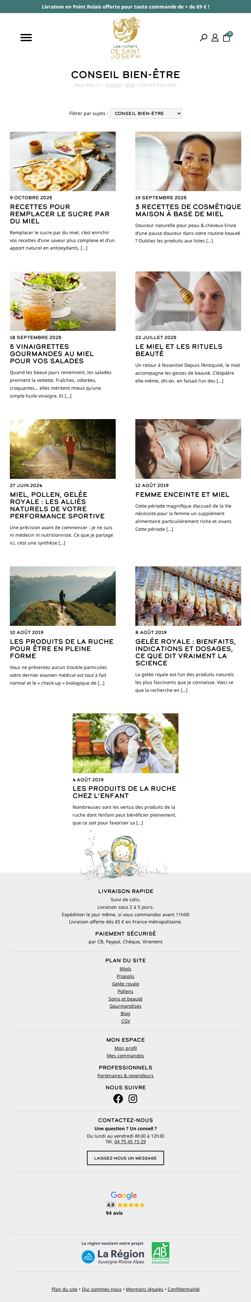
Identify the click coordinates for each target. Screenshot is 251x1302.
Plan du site (64, 1289)
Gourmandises (125, 1006)
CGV (125, 1021)
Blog (130, 85)
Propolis (125, 976)
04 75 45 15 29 (130, 1141)
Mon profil (125, 1048)
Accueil (113, 85)
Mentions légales (144, 1289)
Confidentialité (184, 1289)
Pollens (125, 991)
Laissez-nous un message (125, 1159)
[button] (125, 1204)
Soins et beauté (125, 999)
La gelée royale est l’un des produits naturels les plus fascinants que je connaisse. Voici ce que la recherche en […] (185, 661)
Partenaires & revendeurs (125, 1075)
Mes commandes (125, 1055)
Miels (125, 969)
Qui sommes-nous (102, 1289)
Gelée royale (125, 984)
